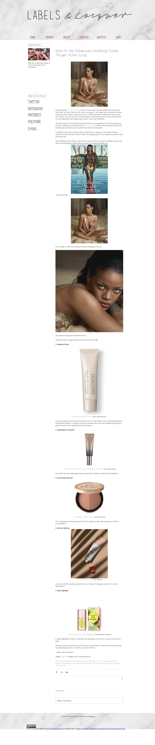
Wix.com (92, 716)
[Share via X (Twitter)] (62, 672)
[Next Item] (46, 54)
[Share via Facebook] (56, 672)
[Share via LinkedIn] (67, 672)
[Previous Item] (31, 54)
